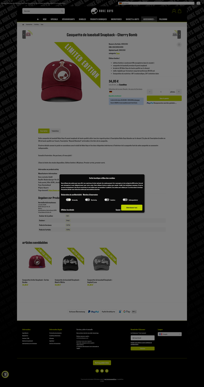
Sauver (118, 209)
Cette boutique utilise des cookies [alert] (102, 178)
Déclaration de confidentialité (71, 194)
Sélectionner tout (131, 207)
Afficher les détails (67, 209)
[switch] (68, 199)
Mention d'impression (90, 194)
